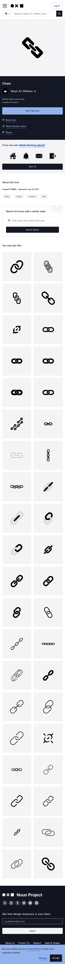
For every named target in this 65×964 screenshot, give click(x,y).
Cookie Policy (33, 949)
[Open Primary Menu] (5, 6)
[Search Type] (7, 14)
